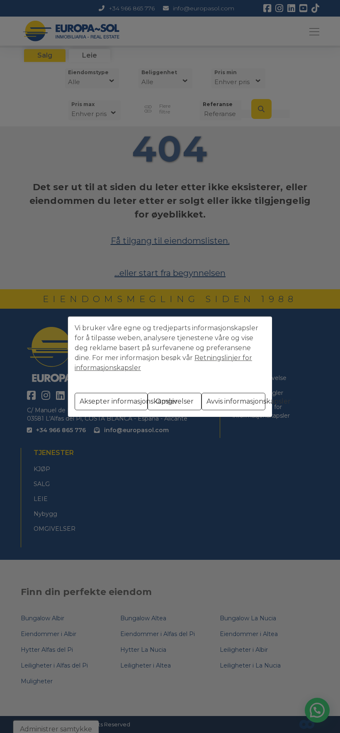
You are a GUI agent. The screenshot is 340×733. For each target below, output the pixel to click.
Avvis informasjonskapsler (235, 401)
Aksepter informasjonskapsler (114, 401)
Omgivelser (174, 401)
